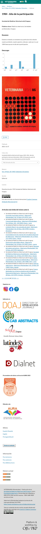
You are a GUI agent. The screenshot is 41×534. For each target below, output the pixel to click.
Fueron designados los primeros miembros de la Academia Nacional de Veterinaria (22, 271)
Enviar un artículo (9, 445)
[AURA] (13, 420)
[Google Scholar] (16, 291)
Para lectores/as (7, 457)
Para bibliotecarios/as (9, 463)
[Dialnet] (20, 371)
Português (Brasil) (8, 437)
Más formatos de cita (9, 162)
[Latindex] (13, 352)
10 (15, 278)
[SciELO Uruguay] (13, 337)
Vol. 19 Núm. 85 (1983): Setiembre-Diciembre (14, 8)
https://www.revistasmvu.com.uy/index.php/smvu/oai (19, 504)
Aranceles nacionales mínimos (15, 215)
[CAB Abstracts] (20, 322)
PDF (6, 137)
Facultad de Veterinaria (11, 493)
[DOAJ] (20, 308)
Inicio (3, 6)
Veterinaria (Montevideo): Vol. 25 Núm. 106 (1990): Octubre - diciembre (21, 229)
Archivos (9, 6)
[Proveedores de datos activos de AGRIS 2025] (10, 396)
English (5, 434)
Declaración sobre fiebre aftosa (15, 242)
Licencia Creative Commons (27, 509)
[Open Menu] (2, 2)
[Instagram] (5, 291)
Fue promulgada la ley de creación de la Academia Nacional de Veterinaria (22, 234)
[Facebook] (11, 291)
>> (18, 278)
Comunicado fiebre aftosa (13, 221)
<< (2, 278)
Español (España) (8, 431)
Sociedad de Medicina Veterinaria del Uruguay (17, 491)
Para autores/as (7, 460)
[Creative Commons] (8, 513)
